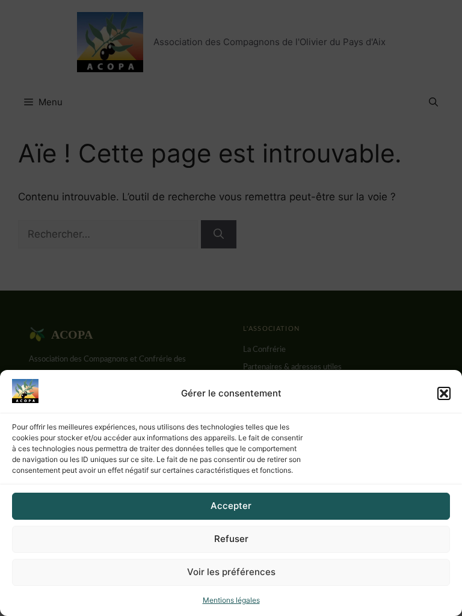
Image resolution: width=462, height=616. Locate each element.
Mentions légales (231, 600)
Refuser (231, 538)
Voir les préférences (231, 572)
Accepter (231, 505)
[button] (444, 393)
